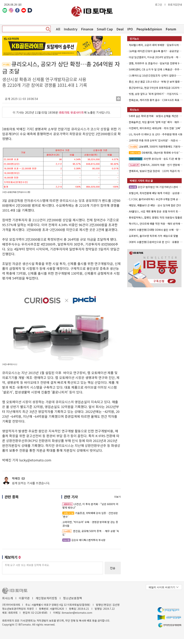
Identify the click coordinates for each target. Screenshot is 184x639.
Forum (171, 29)
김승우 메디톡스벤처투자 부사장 (84, 540)
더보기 (117, 496)
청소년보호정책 (72, 598)
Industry (70, 29)
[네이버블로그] (5, 10)
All (58, 29)
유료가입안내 (175, 4)
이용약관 (24, 598)
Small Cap (105, 29)
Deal (120, 29)
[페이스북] (17, 10)
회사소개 (7, 598)
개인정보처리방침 (46, 598)
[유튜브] (23, 10)
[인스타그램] (11, 10)
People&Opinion (149, 29)
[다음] (30, 10)
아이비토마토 (92, 11)
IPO (130, 29)
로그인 (158, 4)
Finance (87, 29)
